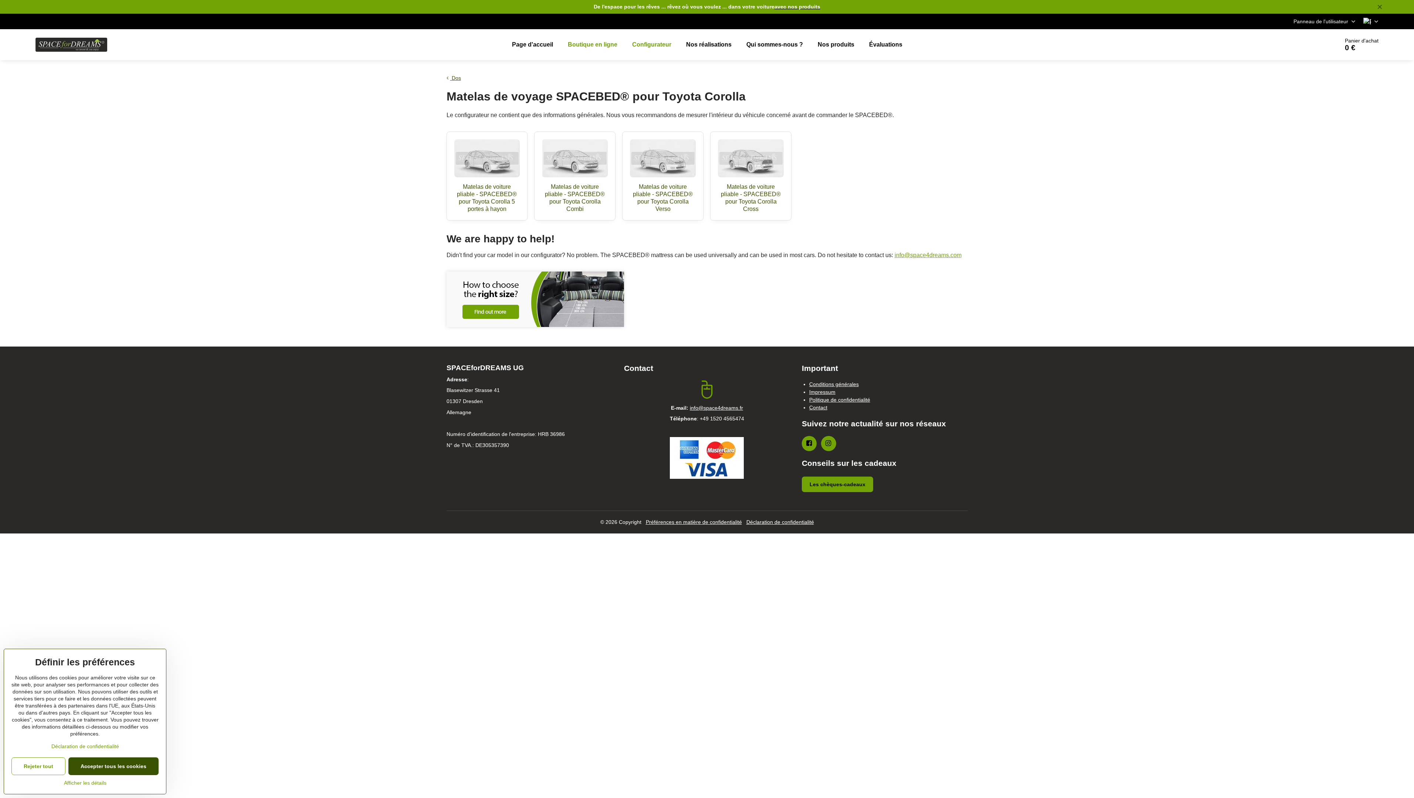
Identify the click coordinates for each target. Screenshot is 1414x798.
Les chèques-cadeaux (837, 484)
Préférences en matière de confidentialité (694, 522)
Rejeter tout (38, 766)
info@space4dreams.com (928, 255)
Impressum (822, 392)
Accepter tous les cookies (113, 766)
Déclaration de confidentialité (780, 522)
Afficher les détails (85, 783)
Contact (818, 407)
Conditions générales (834, 384)
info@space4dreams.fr (716, 408)
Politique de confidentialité (839, 400)
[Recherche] (1313, 44)
